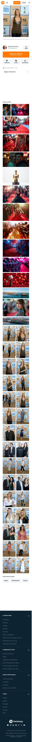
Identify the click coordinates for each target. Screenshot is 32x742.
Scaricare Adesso (16, 54)
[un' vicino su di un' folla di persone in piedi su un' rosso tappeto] (16, 260)
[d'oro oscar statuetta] (16, 188)
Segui (26, 48)
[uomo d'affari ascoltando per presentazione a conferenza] (7, 110)
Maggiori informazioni (10, 72)
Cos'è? (15, 68)
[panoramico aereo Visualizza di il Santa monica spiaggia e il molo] (16, 305)
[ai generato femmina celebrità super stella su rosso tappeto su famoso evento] (16, 206)
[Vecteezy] (2, 2)
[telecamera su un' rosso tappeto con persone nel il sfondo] (16, 137)
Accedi (24, 2)
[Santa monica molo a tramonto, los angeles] (16, 333)
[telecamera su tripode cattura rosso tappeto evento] (11, 122)
